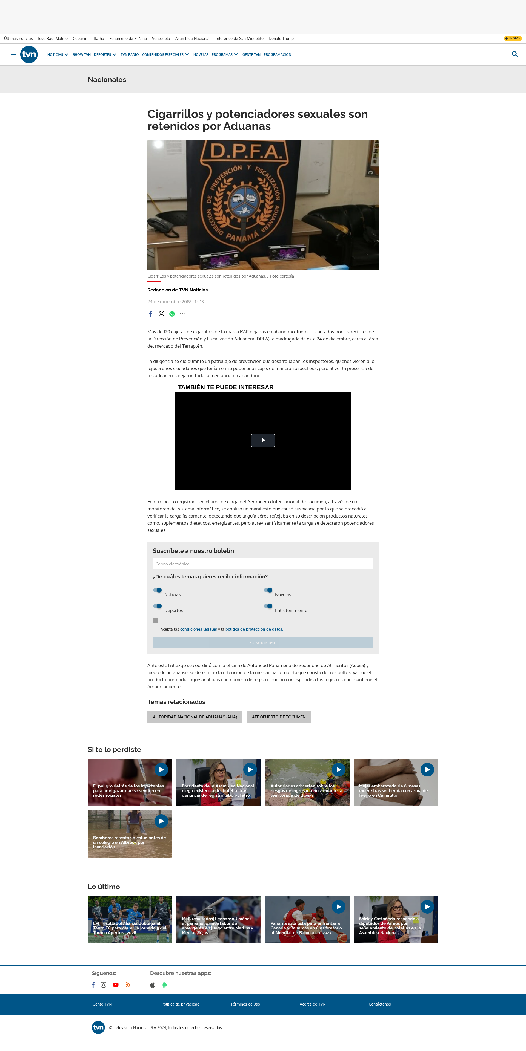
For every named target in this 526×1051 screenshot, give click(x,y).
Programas (222, 55)
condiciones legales (198, 629)
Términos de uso (245, 1004)
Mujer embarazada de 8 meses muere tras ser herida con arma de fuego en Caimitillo (393, 791)
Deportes (102, 55)
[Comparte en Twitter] (161, 313)
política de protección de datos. (254, 629)
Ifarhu (99, 38)
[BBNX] (98, 1027)
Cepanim (80, 38)
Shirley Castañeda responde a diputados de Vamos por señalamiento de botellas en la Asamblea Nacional (390, 926)
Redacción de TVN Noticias (177, 290)
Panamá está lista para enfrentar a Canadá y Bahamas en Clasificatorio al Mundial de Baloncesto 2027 (306, 928)
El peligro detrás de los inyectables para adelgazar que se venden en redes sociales (128, 791)
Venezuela (161, 38)
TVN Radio (130, 55)
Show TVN (82, 55)
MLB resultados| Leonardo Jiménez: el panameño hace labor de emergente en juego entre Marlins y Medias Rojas (217, 926)
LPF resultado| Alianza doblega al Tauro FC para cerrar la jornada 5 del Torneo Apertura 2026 (130, 928)
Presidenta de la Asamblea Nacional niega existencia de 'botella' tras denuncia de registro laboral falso (218, 791)
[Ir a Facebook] (94, 984)
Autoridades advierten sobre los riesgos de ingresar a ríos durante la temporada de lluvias (306, 791)
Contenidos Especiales (163, 55)
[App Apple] (153, 984)
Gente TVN (251, 55)
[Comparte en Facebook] (150, 313)
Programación (277, 55)
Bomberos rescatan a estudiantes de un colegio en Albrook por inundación (129, 843)
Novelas (200, 55)
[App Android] (165, 984)
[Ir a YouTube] (117, 984)
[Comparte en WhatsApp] (172, 313)
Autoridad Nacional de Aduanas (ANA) (195, 717)
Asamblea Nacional (192, 38)
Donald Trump (281, 38)
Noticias (55, 55)
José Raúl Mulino (53, 38)
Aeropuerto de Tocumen (279, 717)
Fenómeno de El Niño (128, 38)
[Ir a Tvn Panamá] (29, 54)
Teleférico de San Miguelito (239, 38)
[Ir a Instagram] (104, 984)
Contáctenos (380, 1004)
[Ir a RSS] (129, 984)
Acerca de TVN (312, 1004)
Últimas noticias (18, 38)
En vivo (514, 38)
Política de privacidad (180, 1004)
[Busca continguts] (514, 54)
